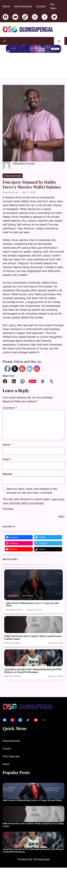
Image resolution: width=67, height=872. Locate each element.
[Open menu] (5, 41)
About (6, 6)
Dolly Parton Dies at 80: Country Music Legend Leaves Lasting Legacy (33, 637)
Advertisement (23, 6)
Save (34, 381)
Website (7, 474)
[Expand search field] (59, 41)
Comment (10, 407)
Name (7, 444)
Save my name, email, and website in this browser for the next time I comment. (32, 490)
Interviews (28, 595)
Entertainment (12, 175)
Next (61, 516)
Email (7, 459)
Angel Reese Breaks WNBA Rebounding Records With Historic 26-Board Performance (32, 670)
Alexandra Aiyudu (11, 192)
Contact (41, 6)
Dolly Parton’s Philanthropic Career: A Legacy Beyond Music (32, 604)
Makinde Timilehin (14, 609)
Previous (8, 508)
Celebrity (13, 595)
